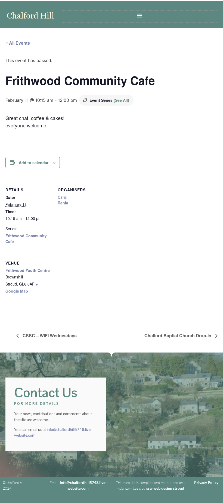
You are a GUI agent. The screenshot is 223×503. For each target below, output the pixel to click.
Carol (62, 197)
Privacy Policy (206, 482)
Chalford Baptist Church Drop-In (178, 335)
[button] (139, 15)
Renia (63, 203)
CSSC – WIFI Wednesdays (49, 335)
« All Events (17, 43)
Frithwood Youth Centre (27, 270)
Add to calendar (33, 162)
